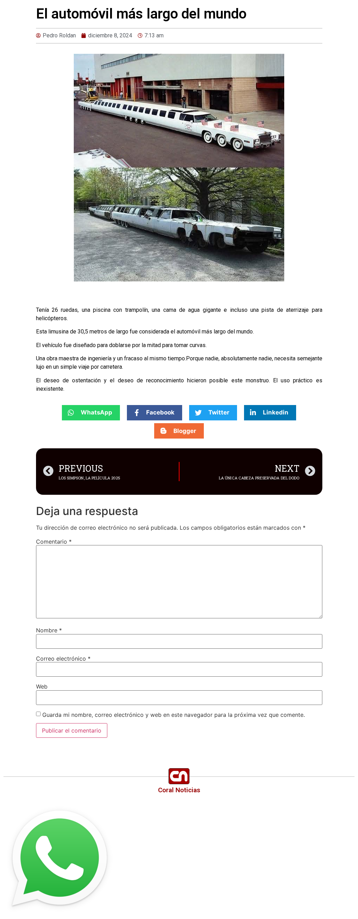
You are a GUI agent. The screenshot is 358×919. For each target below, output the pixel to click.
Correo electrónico (63, 658)
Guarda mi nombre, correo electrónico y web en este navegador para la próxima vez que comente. (173, 715)
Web (42, 686)
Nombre (49, 630)
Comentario (54, 541)
